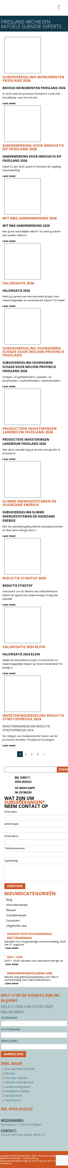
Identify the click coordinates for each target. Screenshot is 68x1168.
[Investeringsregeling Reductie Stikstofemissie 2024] (22, 693)
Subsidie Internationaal (18, 1082)
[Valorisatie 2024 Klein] (22, 625)
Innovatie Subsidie (16, 1078)
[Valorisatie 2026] (22, 261)
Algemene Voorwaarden (10, 1158)
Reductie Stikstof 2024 (24, 578)
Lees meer (9, 103)
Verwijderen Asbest (16, 1091)
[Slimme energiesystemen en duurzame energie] (22, 479)
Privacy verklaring (31, 1158)
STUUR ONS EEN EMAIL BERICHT (23, 1135)
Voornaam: (9, 1018)
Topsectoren (12, 1100)
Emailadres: (9, 1041)
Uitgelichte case (16, 926)
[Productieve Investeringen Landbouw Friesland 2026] (22, 406)
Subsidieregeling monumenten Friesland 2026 (33, 79)
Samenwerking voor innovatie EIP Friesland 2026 (33, 147)
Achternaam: (11, 1029)
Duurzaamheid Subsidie (19, 1069)
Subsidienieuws (16, 915)
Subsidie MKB (13, 1096)
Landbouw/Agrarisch (17, 1087)
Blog (9, 899)
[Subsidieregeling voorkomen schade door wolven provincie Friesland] (22, 326)
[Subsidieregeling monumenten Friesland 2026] (22, 55)
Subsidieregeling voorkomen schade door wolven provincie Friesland (33, 351)
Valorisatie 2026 (18, 283)
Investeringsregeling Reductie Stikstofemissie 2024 (33, 717)
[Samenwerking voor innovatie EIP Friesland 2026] (22, 123)
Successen (13, 920)
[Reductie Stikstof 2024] (22, 556)
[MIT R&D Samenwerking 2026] (22, 196)
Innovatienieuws (17, 905)
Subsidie (9, 1073)
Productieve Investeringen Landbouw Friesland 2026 (29, 430)
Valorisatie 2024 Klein (23, 646)
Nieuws (11, 910)
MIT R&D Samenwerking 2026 (29, 218)
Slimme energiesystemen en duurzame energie (29, 503)
